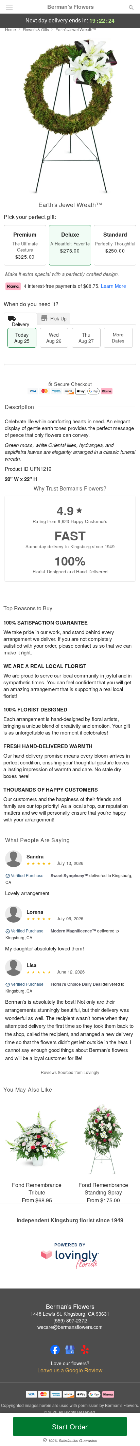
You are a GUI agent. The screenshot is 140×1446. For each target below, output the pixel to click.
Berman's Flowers (70, 7)
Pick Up (58, 318)
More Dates (118, 337)
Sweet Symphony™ (69, 875)
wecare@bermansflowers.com (70, 1326)
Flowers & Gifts (36, 29)
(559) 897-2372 (70, 1320)
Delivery (20, 323)
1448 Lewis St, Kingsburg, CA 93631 (70, 1313)
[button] (125, 1430)
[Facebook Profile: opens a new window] (55, 1349)
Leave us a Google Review (70, 1370)
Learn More (113, 285)
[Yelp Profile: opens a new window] (85, 1349)
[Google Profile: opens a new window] (70, 1349)
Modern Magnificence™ (73, 931)
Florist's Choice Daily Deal (76, 984)
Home (10, 29)
